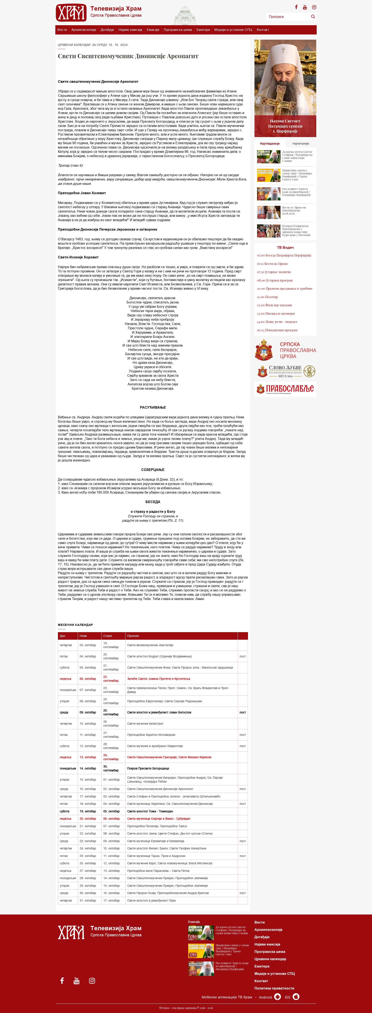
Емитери (203, 29)
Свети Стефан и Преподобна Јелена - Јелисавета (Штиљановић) (173, 796)
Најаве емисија (130, 29)
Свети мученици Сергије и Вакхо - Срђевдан (158, 818)
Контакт (263, 29)
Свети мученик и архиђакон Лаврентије (155, 746)
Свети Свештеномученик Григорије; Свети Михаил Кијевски (169, 757)
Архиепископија (83, 29)
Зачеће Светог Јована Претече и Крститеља (158, 678)
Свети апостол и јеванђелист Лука (151, 900)
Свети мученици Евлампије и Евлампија (155, 841)
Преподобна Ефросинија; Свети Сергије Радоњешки (164, 701)
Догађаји (107, 29)
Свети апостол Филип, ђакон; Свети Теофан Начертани (166, 848)
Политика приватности (274, 988)
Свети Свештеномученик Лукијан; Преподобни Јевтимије (167, 878)
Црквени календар (270, 959)
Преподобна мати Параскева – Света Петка (158, 870)
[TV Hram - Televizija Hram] (98, 12)
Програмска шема (178, 29)
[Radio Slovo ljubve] (285, 371)
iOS (288, 997)
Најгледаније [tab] (270, 143)
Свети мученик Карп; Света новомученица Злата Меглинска (169, 863)
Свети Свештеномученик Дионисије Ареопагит (160, 789)
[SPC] (285, 350)
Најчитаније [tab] (301, 143)
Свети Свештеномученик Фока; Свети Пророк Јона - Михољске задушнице (180, 667)
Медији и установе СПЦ (233, 29)
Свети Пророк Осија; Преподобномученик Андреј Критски (168, 893)
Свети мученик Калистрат (145, 723)
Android (266, 997)
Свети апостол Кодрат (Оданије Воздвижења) (159, 656)
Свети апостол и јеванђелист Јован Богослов (159, 712)
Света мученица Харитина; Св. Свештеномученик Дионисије (170, 803)
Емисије (153, 29)
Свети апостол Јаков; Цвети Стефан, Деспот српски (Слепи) (170, 833)
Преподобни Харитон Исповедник (151, 734)
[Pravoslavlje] (285, 389)
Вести (62, 29)
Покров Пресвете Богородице (148, 768)
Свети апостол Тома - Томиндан (150, 811)
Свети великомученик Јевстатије (150, 645)
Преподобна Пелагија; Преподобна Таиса (157, 826)
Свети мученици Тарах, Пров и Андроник (156, 856)
